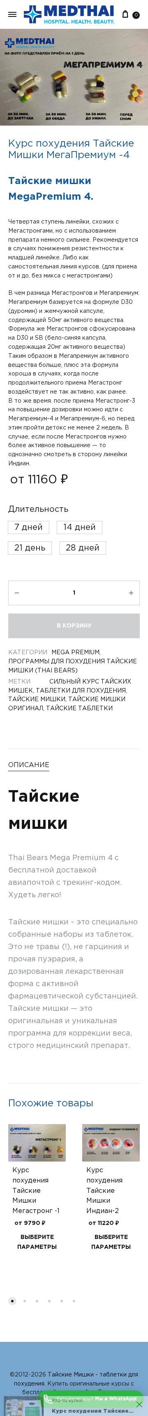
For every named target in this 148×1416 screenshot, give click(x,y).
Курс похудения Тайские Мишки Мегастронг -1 (36, 1191)
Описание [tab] (28, 765)
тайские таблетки (79, 708)
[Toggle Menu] (12, 15)
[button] (28, 527)
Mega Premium (75, 652)
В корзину (74, 625)
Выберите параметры (37, 1242)
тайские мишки (36, 699)
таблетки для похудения (81, 690)
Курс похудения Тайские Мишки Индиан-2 (104, 1191)
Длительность (38, 509)
